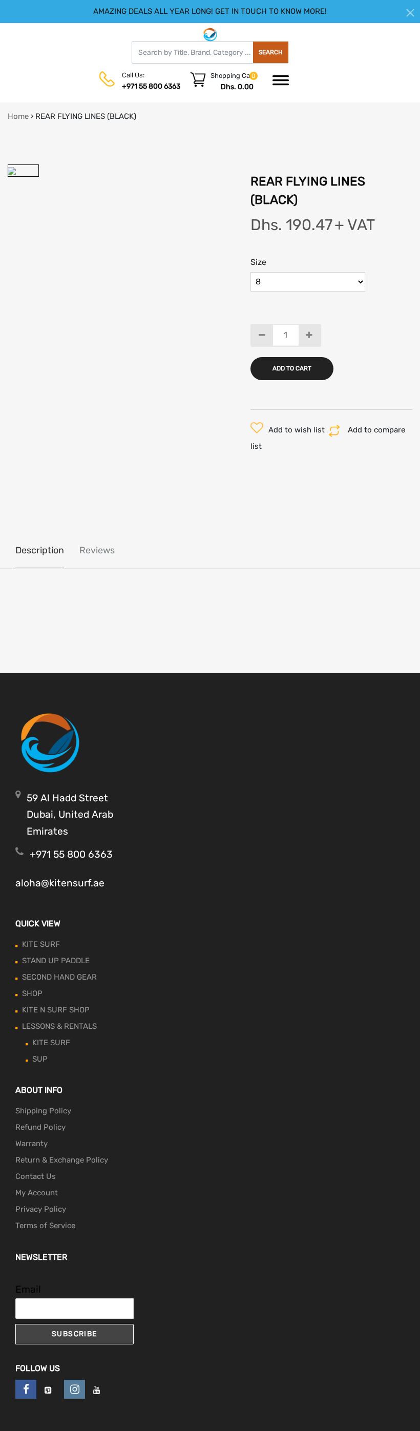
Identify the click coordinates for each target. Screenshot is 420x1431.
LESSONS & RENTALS (59, 1026)
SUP (40, 1059)
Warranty (31, 1143)
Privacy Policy (40, 1209)
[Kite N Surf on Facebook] (25, 1389)
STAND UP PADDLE (56, 960)
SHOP (32, 993)
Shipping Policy (43, 1110)
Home (18, 116)
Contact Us (35, 1176)
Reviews (97, 550)
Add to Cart (291, 368)
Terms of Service (45, 1225)
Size (258, 262)
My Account (36, 1192)
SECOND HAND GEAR (59, 977)
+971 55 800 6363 (151, 86)
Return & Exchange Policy (61, 1160)
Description (39, 550)
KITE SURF (41, 944)
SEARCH (271, 52)
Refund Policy (40, 1127)
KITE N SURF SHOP (56, 1009)
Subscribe (74, 1334)
